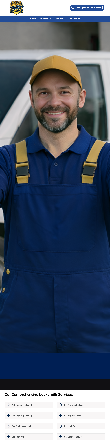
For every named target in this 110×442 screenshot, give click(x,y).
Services (44, 18)
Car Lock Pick (18, 437)
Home (33, 18)
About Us (60, 18)
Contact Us (74, 18)
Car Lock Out (70, 426)
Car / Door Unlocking (73, 405)
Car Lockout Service (73, 437)
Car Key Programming (22, 415)
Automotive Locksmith (22, 405)
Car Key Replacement (73, 415)
